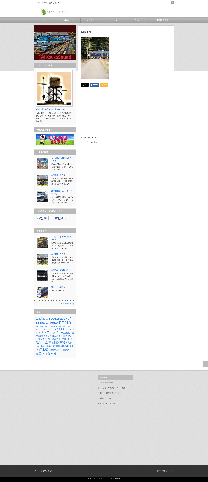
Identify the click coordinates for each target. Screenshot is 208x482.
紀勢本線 (46, 346)
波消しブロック (63, 339)
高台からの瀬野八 (58, 287)
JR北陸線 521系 (89, 137)
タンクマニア (115, 20)
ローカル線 (64, 332)
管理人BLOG (162, 20)
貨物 (54, 346)
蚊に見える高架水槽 (105, 383)
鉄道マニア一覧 (68, 304)
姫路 (42, 339)
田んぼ (45, 342)
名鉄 (61, 336)
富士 (46, 339)
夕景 (38, 339)
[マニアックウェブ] (55, 14)
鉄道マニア (68, 20)
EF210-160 (40, 326)
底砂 (49, 339)
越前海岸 (52, 350)
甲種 (51, 342)
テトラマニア (92, 20)
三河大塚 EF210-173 (59, 270)
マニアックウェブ (43, 470)
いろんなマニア (139, 20)
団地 (65, 336)
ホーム (45, 20)
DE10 (60, 319)
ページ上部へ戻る (205, 364)
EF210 (65, 322)
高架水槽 (50, 353)
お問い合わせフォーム (165, 471)
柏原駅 (54, 339)
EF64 (67, 318)
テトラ (61, 329)
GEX (47, 326)
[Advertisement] (141, 11)
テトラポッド (49, 332)
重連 (41, 353)
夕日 (70, 336)
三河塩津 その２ (58, 175)
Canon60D (46, 319)
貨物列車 (61, 346)
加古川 (55, 336)
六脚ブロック (45, 336)
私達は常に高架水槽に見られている (111, 393)
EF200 (54, 323)
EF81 (47, 323)
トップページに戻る (90, 142)
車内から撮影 (61, 350)
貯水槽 (43, 349)
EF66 (40, 323)
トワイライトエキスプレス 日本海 (111, 388)
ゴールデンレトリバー (57, 326)
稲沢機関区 (60, 342)
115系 (39, 318)
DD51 (54, 318)
